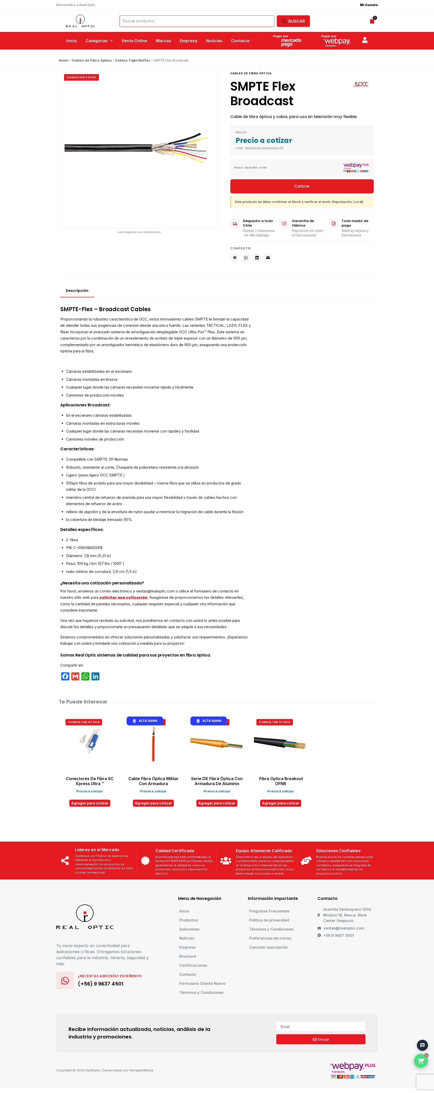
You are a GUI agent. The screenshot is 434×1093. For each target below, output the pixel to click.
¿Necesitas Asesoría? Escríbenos (109, 975)
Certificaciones (193, 965)
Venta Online (134, 40)
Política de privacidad (269, 920)
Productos (188, 920)
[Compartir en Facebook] (234, 257)
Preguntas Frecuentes (269, 911)
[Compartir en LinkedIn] (256, 257)
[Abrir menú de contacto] (422, 1045)
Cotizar (302, 186)
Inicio (71, 40)
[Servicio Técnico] (420, 1033)
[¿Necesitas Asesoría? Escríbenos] (65, 980)
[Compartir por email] (268, 257)
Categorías (97, 40)
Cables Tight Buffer (132, 60)
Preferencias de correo (270, 938)
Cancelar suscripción (268, 947)
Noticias (214, 40)
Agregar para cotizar (89, 803)
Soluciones (189, 929)
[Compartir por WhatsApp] (245, 257)
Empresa (188, 40)
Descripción (77, 290)
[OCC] (361, 84)
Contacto (240, 40)
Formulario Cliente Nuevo (202, 983)
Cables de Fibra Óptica (92, 60)
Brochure (187, 956)
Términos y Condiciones (201, 992)
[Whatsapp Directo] (420, 1019)
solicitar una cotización (123, 597)
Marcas (163, 40)
